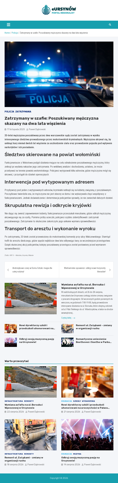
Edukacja (66, 401)
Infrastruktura (14, 401)
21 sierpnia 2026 (72, 411)
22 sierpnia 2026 (15, 411)
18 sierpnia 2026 (15, 464)
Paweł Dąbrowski (37, 129)
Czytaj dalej (66, 318)
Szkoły (77, 401)
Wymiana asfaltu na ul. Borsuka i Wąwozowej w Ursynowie (24, 406)
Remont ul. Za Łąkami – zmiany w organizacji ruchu (94, 327)
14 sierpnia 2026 (72, 464)
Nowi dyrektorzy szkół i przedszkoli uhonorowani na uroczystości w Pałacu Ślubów (37, 328)
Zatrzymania (23, 111)
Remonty (29, 401)
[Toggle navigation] (8, 25)
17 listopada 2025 (16, 129)
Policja (9, 111)
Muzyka (77, 454)
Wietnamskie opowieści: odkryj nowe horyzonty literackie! (85, 270)
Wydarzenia (88, 401)
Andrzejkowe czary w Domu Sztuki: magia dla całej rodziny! (32, 270)
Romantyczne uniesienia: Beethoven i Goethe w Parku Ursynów (93, 342)
